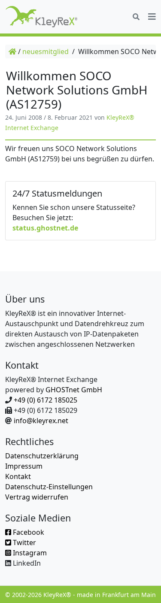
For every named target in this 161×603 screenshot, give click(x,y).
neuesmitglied (45, 51)
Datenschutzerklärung (42, 456)
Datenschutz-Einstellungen (49, 486)
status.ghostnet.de (45, 228)
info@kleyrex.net (41, 420)
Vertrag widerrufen (36, 497)
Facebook (27, 532)
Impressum (24, 466)
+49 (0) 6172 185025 (45, 400)
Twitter (23, 542)
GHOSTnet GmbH (74, 389)
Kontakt (18, 476)
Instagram (29, 553)
